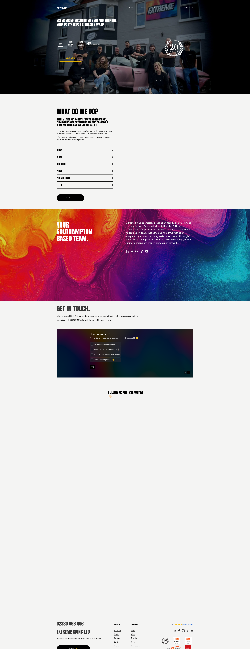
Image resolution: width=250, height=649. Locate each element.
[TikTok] (141, 251)
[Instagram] (136, 251)
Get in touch (188, 8)
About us (117, 630)
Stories (116, 634)
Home (131, 8)
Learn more (70, 58)
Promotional (135, 646)
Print (133, 642)
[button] (74, 471)
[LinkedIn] (127, 251)
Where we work (171, 8)
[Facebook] (132, 251)
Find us (116, 646)
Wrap (133, 634)
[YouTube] (146, 251)
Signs (133, 630)
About (156, 8)
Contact (117, 638)
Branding (134, 638)
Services (143, 8)
